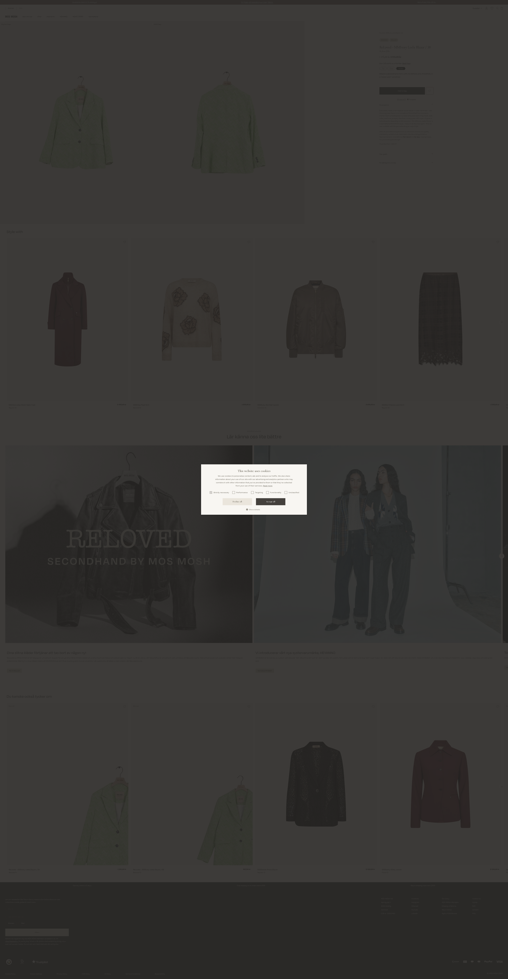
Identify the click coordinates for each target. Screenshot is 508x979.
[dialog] (254, 489)
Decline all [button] (237, 501)
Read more (268, 486)
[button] (254, 509)
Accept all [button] (270, 501)
